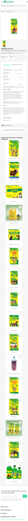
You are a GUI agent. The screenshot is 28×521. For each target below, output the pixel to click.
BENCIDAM (14, 416)
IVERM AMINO (14, 352)
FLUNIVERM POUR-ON (14, 180)
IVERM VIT (14, 395)
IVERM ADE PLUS (14, 266)
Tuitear (11, 56)
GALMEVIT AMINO (14, 287)
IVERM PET (14, 201)
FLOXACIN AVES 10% (14, 223)
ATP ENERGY (14, 330)
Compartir (7, 56)
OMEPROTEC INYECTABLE (14, 244)
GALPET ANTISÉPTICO (14, 481)
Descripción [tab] (7, 64)
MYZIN (14, 459)
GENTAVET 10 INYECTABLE (14, 158)
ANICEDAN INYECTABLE (14, 438)
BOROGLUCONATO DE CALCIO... (14, 373)
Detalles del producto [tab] (17, 64)
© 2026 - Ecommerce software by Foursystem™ (12, 519)
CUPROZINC (14, 309)
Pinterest (14, 56)
